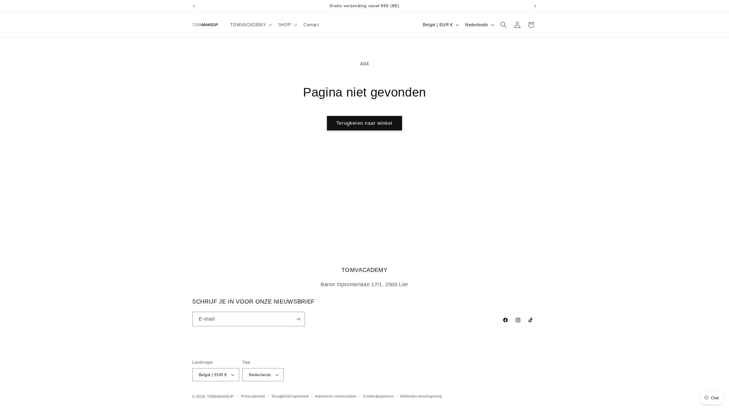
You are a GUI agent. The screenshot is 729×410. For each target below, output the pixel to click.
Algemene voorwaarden (336, 396)
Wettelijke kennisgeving (421, 396)
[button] (250, 24)
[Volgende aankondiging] (535, 6)
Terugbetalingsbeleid (289, 396)
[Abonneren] (298, 319)
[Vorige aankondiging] (194, 6)
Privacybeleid (253, 396)
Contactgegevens (378, 396)
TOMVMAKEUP (220, 397)
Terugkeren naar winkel (364, 123)
